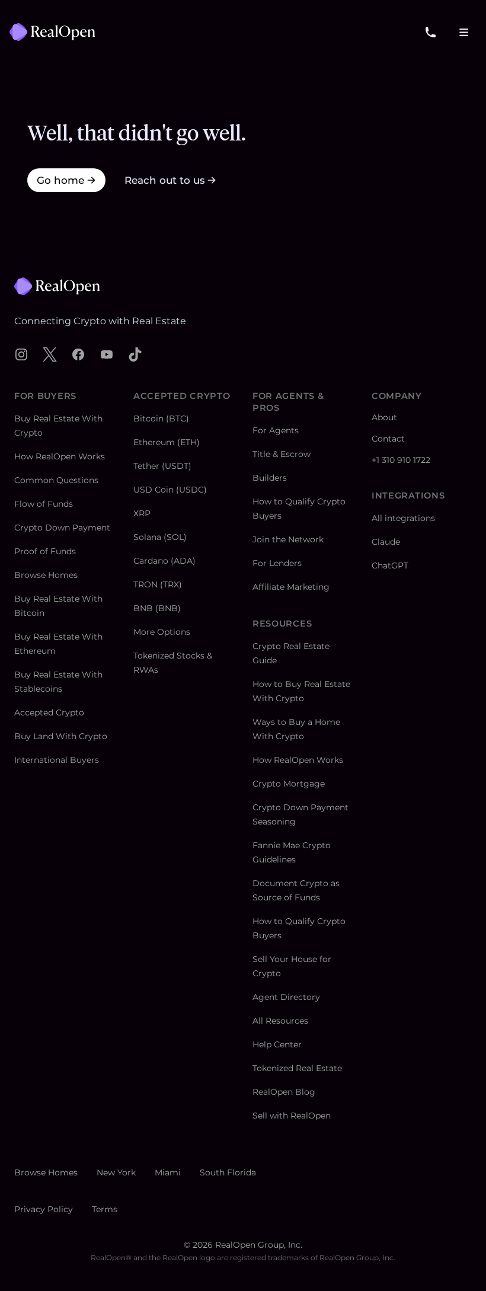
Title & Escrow (281, 454)
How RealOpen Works (59, 456)
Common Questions (56, 480)
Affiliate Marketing (291, 586)
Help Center (277, 1044)
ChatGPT (390, 565)
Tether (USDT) (162, 466)
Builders (269, 477)
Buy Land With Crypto (60, 736)
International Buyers (56, 760)
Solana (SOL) (160, 537)
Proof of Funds (45, 551)
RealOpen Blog (283, 1092)
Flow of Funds (43, 503)
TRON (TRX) (157, 584)
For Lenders (277, 563)
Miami (168, 1172)
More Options (161, 632)
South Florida (228, 1172)
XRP (142, 513)
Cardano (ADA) (164, 560)
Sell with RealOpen (291, 1115)
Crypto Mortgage (288, 783)
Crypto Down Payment (62, 527)
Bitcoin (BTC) (161, 418)
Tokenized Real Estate (297, 1068)
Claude (386, 541)
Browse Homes (46, 575)
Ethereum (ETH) (166, 442)
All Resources (280, 1020)
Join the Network (288, 539)
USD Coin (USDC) (170, 489)
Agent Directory (286, 997)
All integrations (403, 518)
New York (116, 1172)
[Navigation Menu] (463, 32)
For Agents (275, 430)
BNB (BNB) (157, 608)
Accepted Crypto (49, 712)
